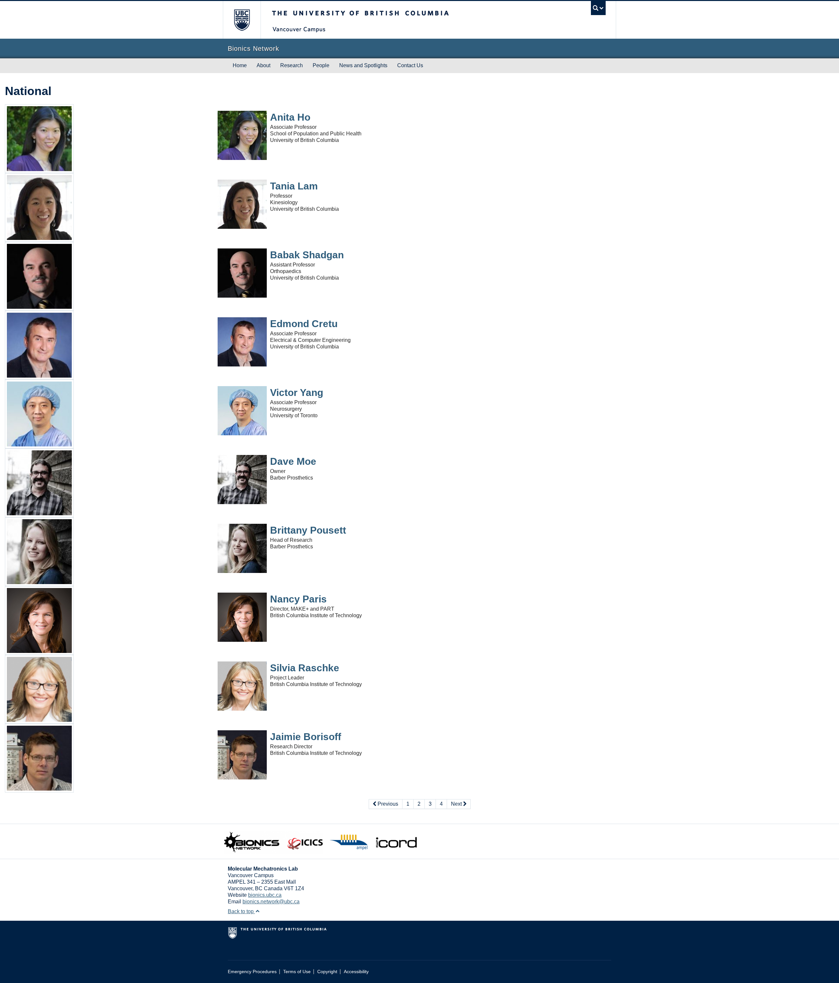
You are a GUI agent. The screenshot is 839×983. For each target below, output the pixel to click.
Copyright (327, 971)
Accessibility (356, 971)
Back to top (241, 911)
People (321, 65)
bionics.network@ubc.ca (271, 901)
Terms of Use (297, 971)
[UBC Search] (598, 8)
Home (240, 65)
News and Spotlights (363, 65)
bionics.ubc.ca (265, 895)
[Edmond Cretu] (39, 344)
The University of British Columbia (242, 20)
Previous (387, 804)
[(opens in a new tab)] (39, 138)
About (263, 65)
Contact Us (410, 65)
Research (291, 65)
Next (457, 804)
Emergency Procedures (252, 971)
